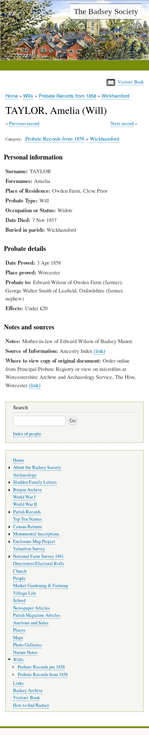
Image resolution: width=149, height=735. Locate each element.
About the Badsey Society (37, 467)
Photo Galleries (27, 645)
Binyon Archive (27, 490)
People (19, 578)
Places (19, 630)
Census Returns (27, 527)
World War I (24, 497)
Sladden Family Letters (35, 482)
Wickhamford (115, 95)
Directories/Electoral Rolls (38, 563)
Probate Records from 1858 (67, 95)
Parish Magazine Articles (36, 615)
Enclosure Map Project (34, 541)
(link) (99, 350)
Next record (122, 123)
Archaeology (25, 475)
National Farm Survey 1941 (38, 556)
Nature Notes (25, 652)
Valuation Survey (29, 549)
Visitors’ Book (26, 698)
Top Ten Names (27, 519)
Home (11, 95)
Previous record (24, 123)
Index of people (27, 434)
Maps (18, 637)
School (19, 600)
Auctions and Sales (30, 623)
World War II (25, 504)
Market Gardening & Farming (40, 585)
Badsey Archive (28, 690)
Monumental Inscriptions (36, 534)
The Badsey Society (106, 11)
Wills (28, 95)
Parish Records (27, 512)
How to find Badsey (31, 705)
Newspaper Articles (31, 608)
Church (19, 571)
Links (18, 683)
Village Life (24, 593)
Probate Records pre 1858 (41, 667)
